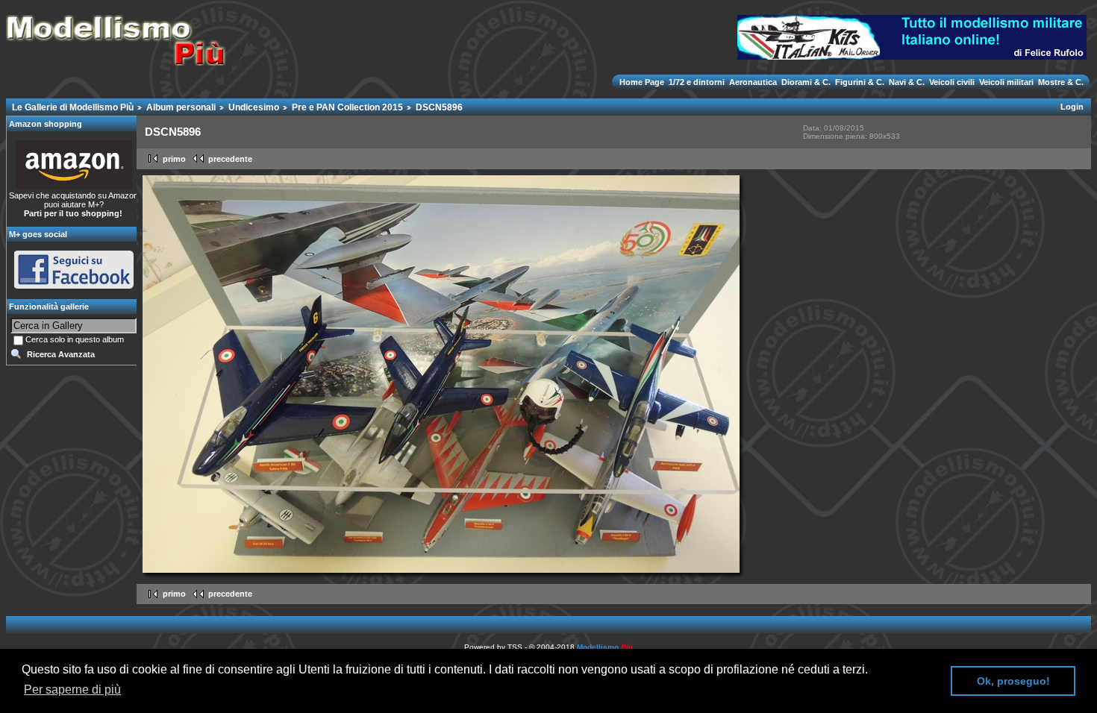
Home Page (642, 82)
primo (174, 158)
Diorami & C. (806, 82)
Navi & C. (907, 82)
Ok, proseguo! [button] (1013, 681)
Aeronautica (753, 82)
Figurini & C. (860, 82)
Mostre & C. (1060, 82)
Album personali (181, 107)
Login (1072, 106)
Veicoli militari (1006, 82)
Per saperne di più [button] (72, 689)
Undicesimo (253, 107)
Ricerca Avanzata (61, 354)
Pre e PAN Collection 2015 (347, 107)
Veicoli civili (952, 82)
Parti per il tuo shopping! (73, 213)
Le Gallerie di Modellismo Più (73, 107)
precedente (230, 158)
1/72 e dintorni (696, 82)
